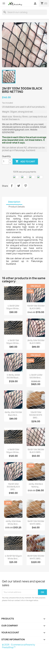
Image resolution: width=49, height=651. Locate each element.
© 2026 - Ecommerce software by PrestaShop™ (18, 646)
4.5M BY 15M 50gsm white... (13, 341)
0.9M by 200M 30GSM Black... (13, 376)
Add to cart (25, 161)
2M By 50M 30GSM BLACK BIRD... (35, 341)
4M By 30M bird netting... (36, 485)
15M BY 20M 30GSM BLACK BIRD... (13, 487)
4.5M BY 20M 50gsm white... (13, 307)
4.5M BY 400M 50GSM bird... (35, 376)
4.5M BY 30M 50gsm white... (13, 450)
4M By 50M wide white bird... (13, 522)
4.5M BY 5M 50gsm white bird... (13, 557)
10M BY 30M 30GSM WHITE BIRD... (35, 415)
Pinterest (25, 185)
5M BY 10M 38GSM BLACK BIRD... (36, 450)
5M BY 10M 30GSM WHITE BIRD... (35, 522)
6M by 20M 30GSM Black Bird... (13, 413)
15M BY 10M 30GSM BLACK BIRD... (35, 307)
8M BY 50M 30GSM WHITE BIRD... (35, 557)
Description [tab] (14, 201)
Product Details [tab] (17, 206)
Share (11, 185)
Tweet (18, 185)
